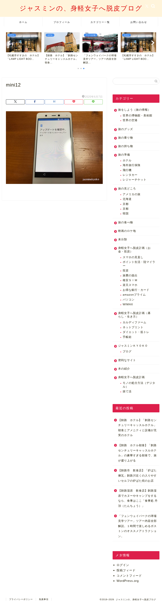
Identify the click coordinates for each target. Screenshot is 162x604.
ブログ (127, 351)
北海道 (127, 199)
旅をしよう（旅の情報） (134, 109)
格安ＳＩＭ (130, 280)
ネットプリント (133, 327)
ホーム (23, 22)
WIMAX (128, 304)
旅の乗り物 (125, 137)
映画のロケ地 (127, 230)
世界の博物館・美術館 (137, 115)
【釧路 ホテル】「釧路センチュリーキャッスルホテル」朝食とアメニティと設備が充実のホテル (137, 428)
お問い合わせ (138, 22)
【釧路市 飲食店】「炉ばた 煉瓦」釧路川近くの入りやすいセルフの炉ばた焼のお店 (138, 475)
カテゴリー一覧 (100, 22)
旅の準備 (124, 154)
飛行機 (127, 170)
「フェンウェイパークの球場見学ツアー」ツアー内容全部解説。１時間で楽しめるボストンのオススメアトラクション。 (137, 526)
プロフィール (62, 22)
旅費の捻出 (130, 275)
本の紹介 (124, 368)
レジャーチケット (134, 179)
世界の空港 (130, 120)
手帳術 (127, 337)
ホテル (127, 160)
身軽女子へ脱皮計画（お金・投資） (134, 249)
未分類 (122, 239)
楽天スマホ (130, 284)
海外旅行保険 (131, 165)
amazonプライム (134, 294)
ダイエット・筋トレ (136, 332)
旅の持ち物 (125, 146)
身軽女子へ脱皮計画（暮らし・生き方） (134, 315)
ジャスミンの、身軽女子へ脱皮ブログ (81, 8)
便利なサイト (127, 360)
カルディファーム (134, 322)
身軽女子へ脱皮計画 (131, 377)
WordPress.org (128, 580)
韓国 (126, 213)
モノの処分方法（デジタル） (139, 384)
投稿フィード (126, 570)
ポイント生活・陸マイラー (139, 264)
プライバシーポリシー (21, 599)
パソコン (129, 299)
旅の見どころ (127, 188)
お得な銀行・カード (136, 289)
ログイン (123, 565)
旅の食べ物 (125, 222)
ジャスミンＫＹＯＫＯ (133, 345)
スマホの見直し (133, 257)
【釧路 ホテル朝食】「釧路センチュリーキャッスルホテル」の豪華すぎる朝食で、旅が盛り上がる (137, 453)
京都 (126, 204)
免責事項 (43, 599)
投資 (126, 270)
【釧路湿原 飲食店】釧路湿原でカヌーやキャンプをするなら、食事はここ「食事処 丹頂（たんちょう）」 (138, 498)
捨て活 (127, 391)
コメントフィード (129, 575)
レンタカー (130, 174)
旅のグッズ (125, 129)
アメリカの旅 (131, 194)
